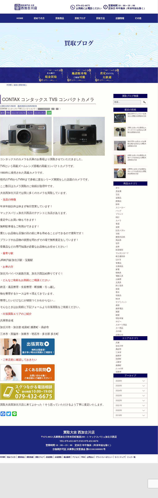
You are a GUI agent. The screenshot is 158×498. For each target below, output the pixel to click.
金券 (117, 246)
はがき (118, 259)
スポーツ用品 (121, 324)
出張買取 (58, 457)
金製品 (118, 197)
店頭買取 (49, 457)
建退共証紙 (120, 236)
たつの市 (119, 368)
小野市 (118, 362)
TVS (8, 112)
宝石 (117, 194)
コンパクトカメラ (18, 112)
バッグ (118, 210)
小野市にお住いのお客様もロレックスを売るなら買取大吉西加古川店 (137, 171)
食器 (117, 223)
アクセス (75, 457)
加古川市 (119, 346)
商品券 (118, 240)
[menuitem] (19, 18)
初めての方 (39, 18)
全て (2, 112)
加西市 (118, 371)
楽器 (117, 289)
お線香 (118, 279)
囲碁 (117, 311)
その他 (118, 331)
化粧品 (118, 295)
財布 (117, 204)
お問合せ (90, 457)
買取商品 (59, 18)
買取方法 (100, 18)
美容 (117, 305)
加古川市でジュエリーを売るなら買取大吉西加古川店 (137, 114)
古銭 (117, 233)
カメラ (30, 112)
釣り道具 (119, 285)
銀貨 (117, 315)
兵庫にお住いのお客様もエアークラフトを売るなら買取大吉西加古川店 (137, 129)
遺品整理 (67, 457)
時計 (117, 217)
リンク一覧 (131, 457)
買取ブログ (80, 18)
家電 (117, 269)
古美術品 (119, 266)
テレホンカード (122, 253)
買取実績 (30, 457)
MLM (118, 298)
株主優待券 (120, 256)
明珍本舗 (119, 318)
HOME (20, 18)
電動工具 (119, 276)
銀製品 (118, 201)
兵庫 (49, 112)
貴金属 (118, 191)
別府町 (118, 358)
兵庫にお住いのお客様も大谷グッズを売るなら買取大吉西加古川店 (137, 157)
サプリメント (121, 302)
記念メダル (120, 230)
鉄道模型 (119, 249)
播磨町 (118, 365)
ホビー (118, 321)
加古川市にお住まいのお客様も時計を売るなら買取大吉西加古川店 (137, 143)
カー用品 (119, 328)
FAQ (83, 457)
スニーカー (120, 207)
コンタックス (40, 112)
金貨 (117, 227)
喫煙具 (118, 272)
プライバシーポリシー (104, 457)
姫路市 (118, 355)
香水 (117, 292)
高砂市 (118, 349)
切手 (117, 243)
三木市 (118, 352)
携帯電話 (119, 308)
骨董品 (118, 263)
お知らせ (119, 334)
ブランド (119, 214)
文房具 (118, 282)
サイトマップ (120, 457)
